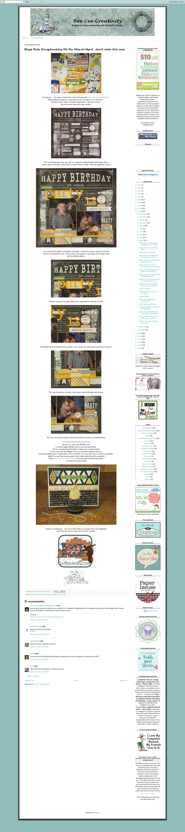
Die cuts (147, 441)
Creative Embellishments (146, 438)
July (140, 229)
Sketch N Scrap (147, 466)
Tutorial (146, 474)
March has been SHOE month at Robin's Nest (149, 261)
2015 (139, 211)
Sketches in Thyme (147, 469)
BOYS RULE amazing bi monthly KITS (147, 300)
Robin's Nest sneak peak (147, 304)
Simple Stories (147, 464)
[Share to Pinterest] (64, 591)
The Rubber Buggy (146, 472)
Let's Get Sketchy (145, 289)
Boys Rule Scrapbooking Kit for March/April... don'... (149, 275)
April (141, 237)
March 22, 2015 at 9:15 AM (39, 620)
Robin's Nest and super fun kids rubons (148, 322)
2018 (139, 203)
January (142, 330)
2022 (139, 191)
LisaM (32, 654)
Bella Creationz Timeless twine (64, 458)
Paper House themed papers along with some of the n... (149, 312)
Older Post (123, 680)
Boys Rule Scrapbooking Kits (98, 97)
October (142, 220)
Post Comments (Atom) (42, 684)
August (141, 226)
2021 (139, 194)
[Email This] (54, 591)
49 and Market (147, 428)
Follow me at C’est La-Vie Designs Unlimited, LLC (47, 617)
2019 (139, 200)
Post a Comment (33, 676)
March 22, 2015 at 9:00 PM (39, 647)
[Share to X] (59, 591)
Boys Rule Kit (61, 594)
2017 (139, 206)
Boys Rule (53, 594)
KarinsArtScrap (36, 626)
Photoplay (147, 456)
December (143, 214)
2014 (139, 333)
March (141, 240)
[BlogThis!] (57, 591)
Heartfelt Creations (147, 448)
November (143, 217)
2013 (139, 336)
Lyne (32, 666)
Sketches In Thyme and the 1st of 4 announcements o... (149, 280)
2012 (139, 339)
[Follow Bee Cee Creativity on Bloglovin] (148, 176)
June (141, 232)
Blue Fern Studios (147, 433)
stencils (147, 479)
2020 (139, 197)
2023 (139, 188)
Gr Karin (33, 631)
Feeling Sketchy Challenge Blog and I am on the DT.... (149, 285)
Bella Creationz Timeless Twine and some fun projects (149, 266)
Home (25, 38)
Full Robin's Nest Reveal (147, 252)
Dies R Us (147, 443)
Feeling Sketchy (147, 446)
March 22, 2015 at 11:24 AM (39, 634)
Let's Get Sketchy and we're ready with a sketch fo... (148, 317)
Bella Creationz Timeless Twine (39, 594)
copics (147, 477)
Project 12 (147, 461)
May (141, 235)
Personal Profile (37, 38)
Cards (147, 436)
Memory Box (147, 451)
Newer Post (29, 680)
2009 (139, 348)
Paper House (146, 454)
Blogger (96, 813)
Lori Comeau (34, 641)
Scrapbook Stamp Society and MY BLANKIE (149, 308)
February (142, 327)
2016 (139, 208)
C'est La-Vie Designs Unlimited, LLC (43, 605)
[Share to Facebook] (62, 591)
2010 (139, 345)
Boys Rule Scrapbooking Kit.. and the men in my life (149, 256)
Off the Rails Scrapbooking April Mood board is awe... (149, 244)
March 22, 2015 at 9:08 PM (39, 659)
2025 (139, 185)
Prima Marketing (147, 459)
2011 (139, 342)
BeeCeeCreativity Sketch (146, 431)
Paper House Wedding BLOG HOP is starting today (149, 270)
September (143, 223)
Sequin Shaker (144, 296)
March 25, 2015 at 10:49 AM (39, 672)
